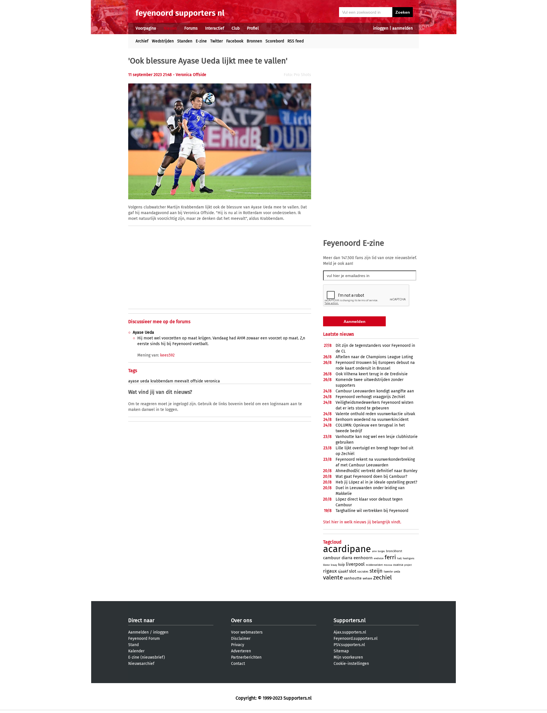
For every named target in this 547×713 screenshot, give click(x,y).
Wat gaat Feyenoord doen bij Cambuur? (371, 476)
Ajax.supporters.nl (350, 632)
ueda (144, 381)
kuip (341, 565)
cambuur (331, 557)
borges (381, 551)
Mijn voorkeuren (348, 657)
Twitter (216, 41)
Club (236, 28)
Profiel (253, 28)
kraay (334, 565)
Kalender (136, 651)
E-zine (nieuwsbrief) (146, 657)
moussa (388, 565)
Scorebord (275, 41)
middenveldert (374, 565)
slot (352, 571)
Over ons (241, 620)
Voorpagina (146, 28)
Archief (142, 41)
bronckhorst (394, 551)
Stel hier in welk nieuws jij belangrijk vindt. (362, 522)
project (408, 565)
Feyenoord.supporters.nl (355, 638)
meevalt (181, 381)
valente (333, 577)
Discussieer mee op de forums (159, 321)
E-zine (201, 41)
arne (374, 551)
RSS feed (295, 41)
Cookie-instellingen (351, 663)
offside (196, 381)
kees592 (167, 355)
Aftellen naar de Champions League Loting (374, 357)
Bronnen (254, 41)
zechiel (382, 577)
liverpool (355, 564)
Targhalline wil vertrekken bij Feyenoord (372, 510)
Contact (238, 663)
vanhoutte (353, 578)
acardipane (347, 549)
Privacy (237, 644)
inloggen (380, 28)
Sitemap (341, 651)
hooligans (408, 558)
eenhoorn (363, 557)
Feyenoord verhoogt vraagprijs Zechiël (370, 396)
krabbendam (161, 381)
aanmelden (402, 28)
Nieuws (170, 28)
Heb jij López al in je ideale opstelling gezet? (376, 482)
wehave (367, 578)
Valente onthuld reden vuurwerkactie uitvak (375, 413)
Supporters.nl (350, 620)
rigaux (330, 571)
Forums (191, 28)
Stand (133, 644)
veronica (212, 381)
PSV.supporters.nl (349, 644)
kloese (326, 565)
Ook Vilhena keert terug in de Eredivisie (372, 374)
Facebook (234, 41)
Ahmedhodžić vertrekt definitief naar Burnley (376, 470)
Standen (184, 41)
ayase (133, 381)
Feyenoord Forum (144, 638)
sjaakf (343, 571)
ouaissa (398, 565)
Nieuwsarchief (141, 663)
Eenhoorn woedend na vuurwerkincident (372, 419)
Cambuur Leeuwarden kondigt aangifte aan (375, 391)
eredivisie (378, 558)
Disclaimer (240, 638)
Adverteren (241, 651)
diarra (347, 558)
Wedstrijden (163, 41)
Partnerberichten (246, 657)
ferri (390, 557)
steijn (376, 571)
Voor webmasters (247, 632)
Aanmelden (138, 632)
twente (388, 571)
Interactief (214, 28)
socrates (362, 571)
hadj (399, 558)
